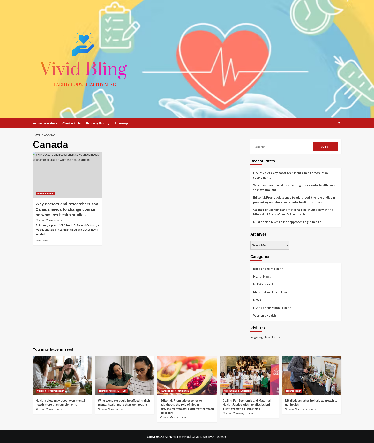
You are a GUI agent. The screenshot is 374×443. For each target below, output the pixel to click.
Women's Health (45, 193)
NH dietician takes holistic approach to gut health (287, 222)
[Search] (339, 123)
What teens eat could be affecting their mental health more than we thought (294, 187)
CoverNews (200, 436)
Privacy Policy (97, 123)
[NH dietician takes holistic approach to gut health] (311, 375)
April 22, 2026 (117, 409)
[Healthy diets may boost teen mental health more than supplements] (62, 375)
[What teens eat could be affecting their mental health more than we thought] (124, 375)
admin (41, 220)
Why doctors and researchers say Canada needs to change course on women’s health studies (67, 209)
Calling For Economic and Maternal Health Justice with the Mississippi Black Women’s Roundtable (293, 212)
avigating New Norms (265, 337)
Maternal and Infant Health (272, 292)
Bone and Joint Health (268, 268)
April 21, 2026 (180, 417)
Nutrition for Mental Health (272, 307)
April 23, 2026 (55, 409)
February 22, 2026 (244, 413)
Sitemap (121, 123)
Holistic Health (263, 284)
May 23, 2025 (55, 220)
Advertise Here (45, 123)
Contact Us (71, 123)
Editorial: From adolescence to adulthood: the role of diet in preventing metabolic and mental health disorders (294, 200)
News (257, 300)
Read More (42, 240)
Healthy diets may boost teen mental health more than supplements (290, 175)
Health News (262, 276)
